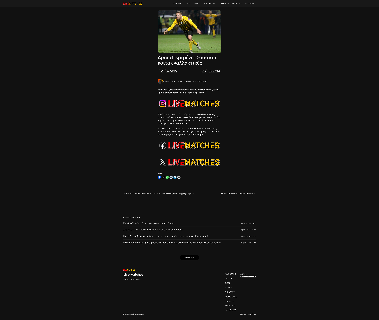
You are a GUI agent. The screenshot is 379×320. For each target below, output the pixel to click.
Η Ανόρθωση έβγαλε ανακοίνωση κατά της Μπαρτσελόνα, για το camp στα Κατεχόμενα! (165, 236)
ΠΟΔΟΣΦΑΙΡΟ (171, 71)
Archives (243, 274)
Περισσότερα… (189, 257)
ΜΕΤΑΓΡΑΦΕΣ (214, 71)
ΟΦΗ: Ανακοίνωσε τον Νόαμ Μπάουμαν (237, 193)
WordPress (252, 314)
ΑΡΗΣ (204, 71)
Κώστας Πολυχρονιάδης (173, 81)
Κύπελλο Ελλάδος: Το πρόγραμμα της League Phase (148, 223)
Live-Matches (133, 274)
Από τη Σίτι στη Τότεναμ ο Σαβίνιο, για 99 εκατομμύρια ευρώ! (153, 229)
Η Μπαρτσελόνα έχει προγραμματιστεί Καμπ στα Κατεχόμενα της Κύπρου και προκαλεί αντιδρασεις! (172, 242)
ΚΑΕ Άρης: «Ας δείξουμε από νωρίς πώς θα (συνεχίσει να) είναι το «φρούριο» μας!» (160, 193)
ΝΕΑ (161, 71)
